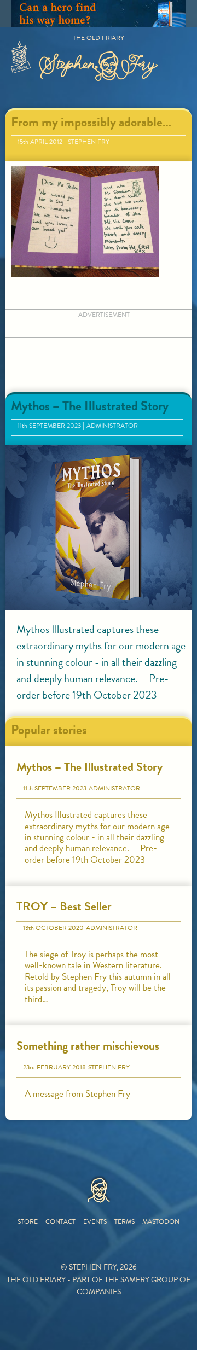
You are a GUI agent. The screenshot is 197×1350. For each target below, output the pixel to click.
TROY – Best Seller (64, 906)
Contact (60, 1221)
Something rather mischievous (87, 1046)
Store (28, 1221)
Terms (124, 1221)
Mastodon (160, 1221)
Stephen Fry (88, 142)
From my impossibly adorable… (91, 122)
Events (95, 1221)
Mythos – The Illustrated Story (90, 406)
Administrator (112, 425)
